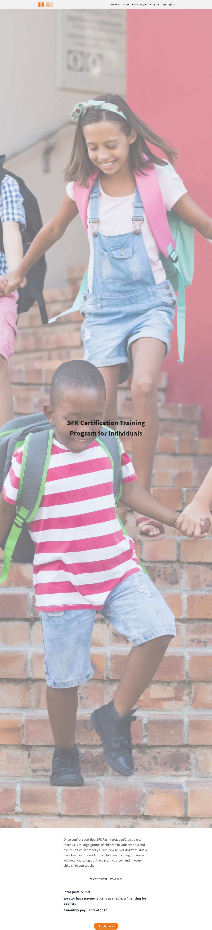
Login (164, 4)
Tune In (134, 4)
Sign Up (172, 4)
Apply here (106, 926)
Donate (126, 4)
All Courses (115, 4)
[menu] (141, 4)
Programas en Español (149, 4)
